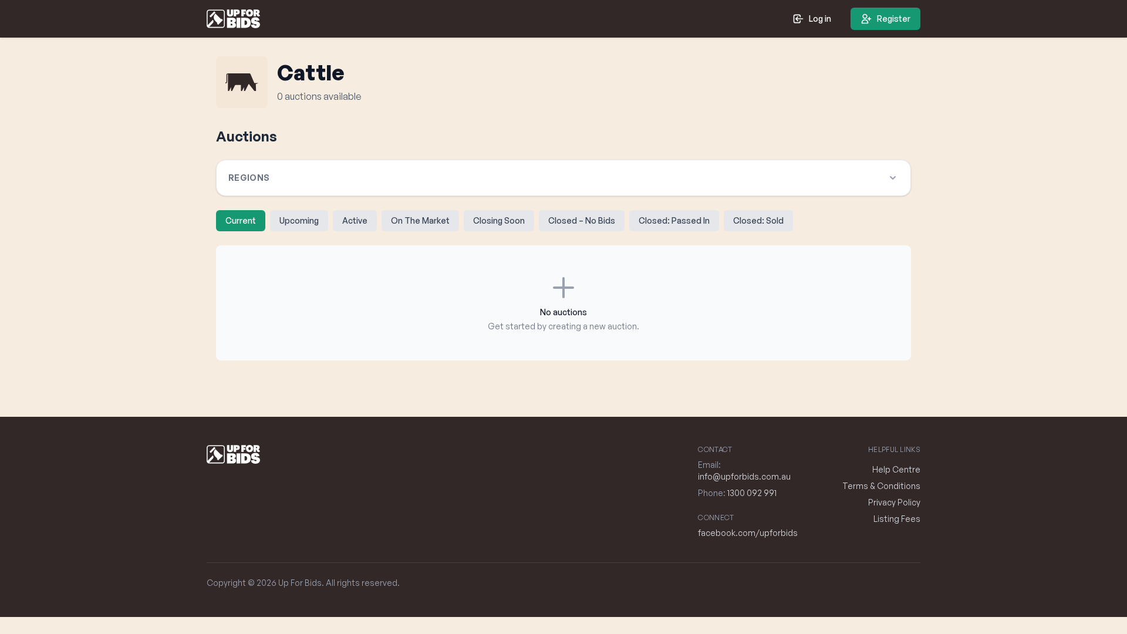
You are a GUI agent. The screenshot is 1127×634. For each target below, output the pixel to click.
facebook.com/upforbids (748, 533)
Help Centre (896, 469)
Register (893, 18)
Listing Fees (896, 519)
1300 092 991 (752, 493)
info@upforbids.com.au (744, 476)
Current (240, 220)
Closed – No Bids (581, 220)
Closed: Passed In (674, 220)
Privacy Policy (894, 502)
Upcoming (299, 220)
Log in (820, 18)
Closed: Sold (758, 220)
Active (354, 220)
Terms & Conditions (881, 486)
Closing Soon (499, 220)
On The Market (420, 220)
